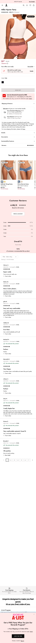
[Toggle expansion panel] (34, 103)
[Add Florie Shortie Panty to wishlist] (31, 162)
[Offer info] (7, 63)
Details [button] (30, 98)
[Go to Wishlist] (30, 5)
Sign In (22, 641)
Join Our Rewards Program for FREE (17, 95)
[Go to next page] (32, 460)
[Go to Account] (27, 5)
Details (31, 71)
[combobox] (9, 256)
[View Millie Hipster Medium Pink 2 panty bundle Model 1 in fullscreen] (18, 36)
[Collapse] (34, 614)
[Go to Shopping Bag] (33, 5)
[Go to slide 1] (16, 57)
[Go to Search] (23, 5)
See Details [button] (32, 1)
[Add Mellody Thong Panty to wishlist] (14, 162)
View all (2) (30, 66)
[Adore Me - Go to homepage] (6, 5)
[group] (18, 36)
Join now (5, 108)
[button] (10, 12)
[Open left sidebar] (2, 5)
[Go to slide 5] (19, 57)
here (24, 129)
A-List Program (6, 610)
